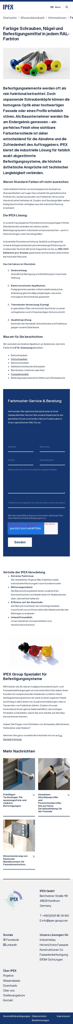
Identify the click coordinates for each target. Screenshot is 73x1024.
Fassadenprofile (20, 374)
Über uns (8, 990)
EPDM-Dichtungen (51, 959)
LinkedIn (11, 945)
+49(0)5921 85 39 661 (55, 915)
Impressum (63, 1016)
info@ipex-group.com (55, 920)
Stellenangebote (14, 995)
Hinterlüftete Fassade (54, 945)
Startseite (10, 17)
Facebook (12, 939)
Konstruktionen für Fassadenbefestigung (54, 952)
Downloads (10, 985)
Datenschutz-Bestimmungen (40, 1018)
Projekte (8, 975)
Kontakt (8, 1000)
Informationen (57, 17)
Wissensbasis (11, 980)
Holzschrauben (19, 359)
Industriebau (48, 939)
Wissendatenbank (32, 17)
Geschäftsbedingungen (16, 1016)
